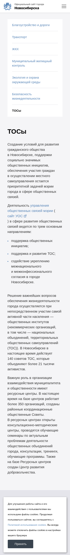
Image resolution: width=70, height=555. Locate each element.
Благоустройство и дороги (31, 25)
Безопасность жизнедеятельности (26, 96)
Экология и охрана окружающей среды (26, 80)
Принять (21, 544)
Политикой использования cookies (27, 524)
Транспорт (19, 37)
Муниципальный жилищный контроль (32, 63)
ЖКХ (15, 49)
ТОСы (16, 110)
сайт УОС (15, 216)
